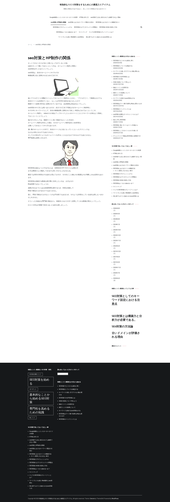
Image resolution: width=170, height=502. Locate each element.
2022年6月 (116, 246)
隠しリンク (32, 417)
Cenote (92, 498)
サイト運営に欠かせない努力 (124, 170)
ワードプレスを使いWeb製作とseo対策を (71, 37)
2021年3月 (116, 262)
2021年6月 (116, 257)
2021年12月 (117, 251)
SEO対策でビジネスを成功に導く (123, 60)
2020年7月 (116, 273)
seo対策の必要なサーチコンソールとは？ (126, 114)
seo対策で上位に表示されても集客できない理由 (105, 17)
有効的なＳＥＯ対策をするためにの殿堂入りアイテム (85, 4)
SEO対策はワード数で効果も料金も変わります (127, 103)
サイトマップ (83, 32)
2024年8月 (116, 219)
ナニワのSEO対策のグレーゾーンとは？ (101, 32)
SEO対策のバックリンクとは (122, 109)
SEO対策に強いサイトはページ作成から (125, 125)
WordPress (115, 498)
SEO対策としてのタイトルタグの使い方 (125, 130)
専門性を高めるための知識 (40, 410)
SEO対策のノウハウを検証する (122, 66)
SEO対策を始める (39, 381)
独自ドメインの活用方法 (120, 87)
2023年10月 (117, 230)
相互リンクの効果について (121, 93)
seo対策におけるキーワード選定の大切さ (81, 22)
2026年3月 (116, 213)
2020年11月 (117, 267)
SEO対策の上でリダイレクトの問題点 (85, 27)
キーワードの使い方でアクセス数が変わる (126, 71)
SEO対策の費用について (35, 374)
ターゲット (33, 389)
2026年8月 (116, 208)
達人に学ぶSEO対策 (119, 120)
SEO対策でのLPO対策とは (121, 76)
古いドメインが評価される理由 (126, 335)
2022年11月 (117, 240)
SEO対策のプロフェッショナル (62, 27)
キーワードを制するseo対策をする (124, 98)
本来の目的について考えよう (122, 82)
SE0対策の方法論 (122, 326)
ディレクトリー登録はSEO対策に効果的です (127, 136)
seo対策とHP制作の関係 (58, 22)
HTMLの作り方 (84, 17)
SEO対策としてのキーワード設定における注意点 (126, 300)
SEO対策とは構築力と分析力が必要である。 (127, 318)
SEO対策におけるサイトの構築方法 (107, 22)
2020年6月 (116, 278)
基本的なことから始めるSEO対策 (40, 398)
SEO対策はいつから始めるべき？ (66, 32)
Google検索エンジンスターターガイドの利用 (63, 17)
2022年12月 (117, 235)
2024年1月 (116, 224)
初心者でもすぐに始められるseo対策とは (99, 37)
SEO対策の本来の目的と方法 (108, 27)
